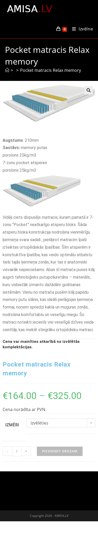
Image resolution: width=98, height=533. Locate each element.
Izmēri (12, 425)
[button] (88, 90)
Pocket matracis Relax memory (50, 70)
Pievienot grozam (59, 451)
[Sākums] (7, 70)
